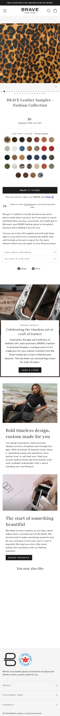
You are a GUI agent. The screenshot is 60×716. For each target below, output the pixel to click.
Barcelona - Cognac (44, 140)
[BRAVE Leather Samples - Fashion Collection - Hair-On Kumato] (8, 628)
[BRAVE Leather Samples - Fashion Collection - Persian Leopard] (4, 620)
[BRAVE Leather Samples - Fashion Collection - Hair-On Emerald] (8, 631)
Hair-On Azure (44, 157)
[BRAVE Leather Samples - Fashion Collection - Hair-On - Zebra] (8, 637)
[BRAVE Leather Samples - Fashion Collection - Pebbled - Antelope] (4, 637)
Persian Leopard (7, 140)
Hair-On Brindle (22, 166)
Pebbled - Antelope (33, 175)
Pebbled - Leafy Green (51, 157)
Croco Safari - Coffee (37, 148)
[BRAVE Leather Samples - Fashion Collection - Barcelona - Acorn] (15, 620)
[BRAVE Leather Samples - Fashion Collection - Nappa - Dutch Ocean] (11, 628)
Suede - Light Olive (51, 166)
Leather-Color (30, 134)
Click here (29, 204)
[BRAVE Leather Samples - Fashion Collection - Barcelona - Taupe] (8, 623)
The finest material (18, 252)
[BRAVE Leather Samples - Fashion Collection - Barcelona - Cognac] (4, 623)
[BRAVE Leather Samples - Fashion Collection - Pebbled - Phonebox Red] (15, 626)
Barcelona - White (15, 148)
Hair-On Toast (15, 157)
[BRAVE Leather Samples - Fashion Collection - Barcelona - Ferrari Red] (11, 626)
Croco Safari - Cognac (29, 148)
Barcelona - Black (22, 140)
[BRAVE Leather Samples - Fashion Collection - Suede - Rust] (8, 634)
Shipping (22, 123)
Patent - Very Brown (15, 140)
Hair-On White (15, 166)
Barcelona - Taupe (51, 140)
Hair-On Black (7, 157)
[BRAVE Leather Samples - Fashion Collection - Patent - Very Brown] (8, 620)
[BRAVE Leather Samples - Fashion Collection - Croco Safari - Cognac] (4, 626)
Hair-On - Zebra (40, 175)
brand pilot (36, 713)
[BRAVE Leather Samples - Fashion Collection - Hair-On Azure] (18, 628)
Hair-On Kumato (22, 157)
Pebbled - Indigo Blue (37, 157)
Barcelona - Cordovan (37, 140)
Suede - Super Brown (18, 175)
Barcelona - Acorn (29, 140)
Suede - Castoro (26, 175)
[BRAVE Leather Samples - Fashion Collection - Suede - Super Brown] (15, 634)
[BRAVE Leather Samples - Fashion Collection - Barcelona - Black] (11, 620)
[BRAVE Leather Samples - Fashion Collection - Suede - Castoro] (18, 634)
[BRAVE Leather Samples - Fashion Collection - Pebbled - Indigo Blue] (15, 628)
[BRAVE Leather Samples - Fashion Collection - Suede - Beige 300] (4, 634)
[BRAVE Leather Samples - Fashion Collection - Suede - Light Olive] (11, 634)
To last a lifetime (17, 259)
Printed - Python (29, 166)
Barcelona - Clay (7, 148)
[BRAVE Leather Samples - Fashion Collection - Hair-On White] (11, 631)
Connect (8, 705)
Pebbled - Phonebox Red (51, 148)
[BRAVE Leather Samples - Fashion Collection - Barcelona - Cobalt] (18, 623)
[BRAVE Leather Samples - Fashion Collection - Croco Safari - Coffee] (8, 626)
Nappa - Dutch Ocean (29, 157)
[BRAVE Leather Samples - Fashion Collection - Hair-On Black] (18, 626)
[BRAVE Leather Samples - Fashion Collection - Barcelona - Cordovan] (18, 620)
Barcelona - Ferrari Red (44, 148)
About (7, 685)
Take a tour (29, 370)
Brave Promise (18, 558)
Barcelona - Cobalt (22, 148)
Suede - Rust (44, 166)
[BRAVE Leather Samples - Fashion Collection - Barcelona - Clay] (11, 623)
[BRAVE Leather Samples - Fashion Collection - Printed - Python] (18, 631)
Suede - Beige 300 (37, 166)
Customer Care (13, 695)
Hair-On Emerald (7, 166)
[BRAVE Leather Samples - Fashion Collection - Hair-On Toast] (4, 628)
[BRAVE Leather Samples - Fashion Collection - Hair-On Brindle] (15, 631)
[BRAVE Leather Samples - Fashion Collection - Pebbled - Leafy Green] (4, 631)
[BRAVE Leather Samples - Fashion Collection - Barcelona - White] (15, 623)
